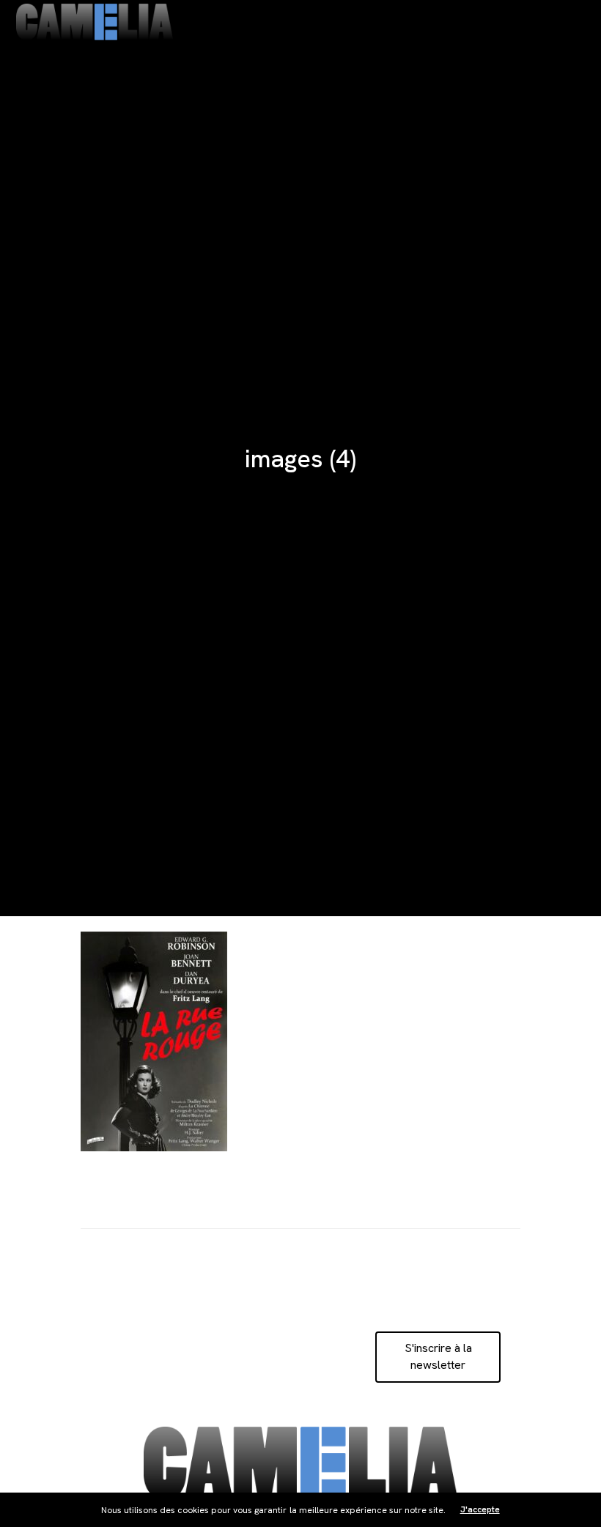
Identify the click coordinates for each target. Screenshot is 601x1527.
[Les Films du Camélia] (94, 22)
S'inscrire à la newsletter (438, 1356)
